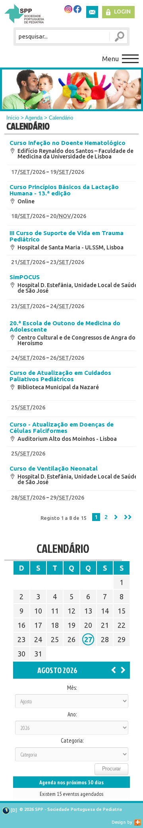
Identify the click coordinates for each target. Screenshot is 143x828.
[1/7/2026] (113, 670)
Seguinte (116, 517)
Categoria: (72, 740)
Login (122, 11)
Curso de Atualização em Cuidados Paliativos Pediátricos (60, 376)
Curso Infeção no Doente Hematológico (68, 143)
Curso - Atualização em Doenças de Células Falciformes (62, 427)
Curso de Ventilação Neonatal (54, 468)
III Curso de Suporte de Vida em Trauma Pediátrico (67, 236)
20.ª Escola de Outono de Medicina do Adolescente (65, 326)
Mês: (72, 688)
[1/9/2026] (123, 670)
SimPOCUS (25, 277)
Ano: (72, 714)
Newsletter (92, 12)
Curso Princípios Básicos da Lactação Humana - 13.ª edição (64, 190)
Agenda (34, 118)
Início (12, 118)
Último (128, 517)
